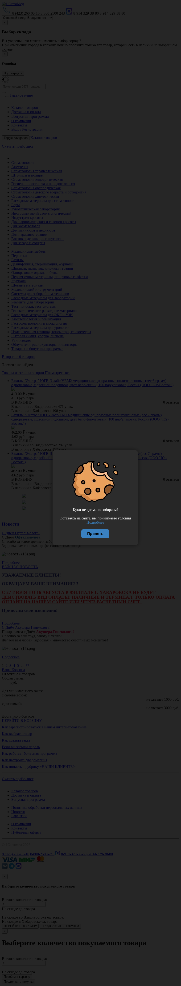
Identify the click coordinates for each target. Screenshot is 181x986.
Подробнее (95, 522)
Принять (95, 534)
